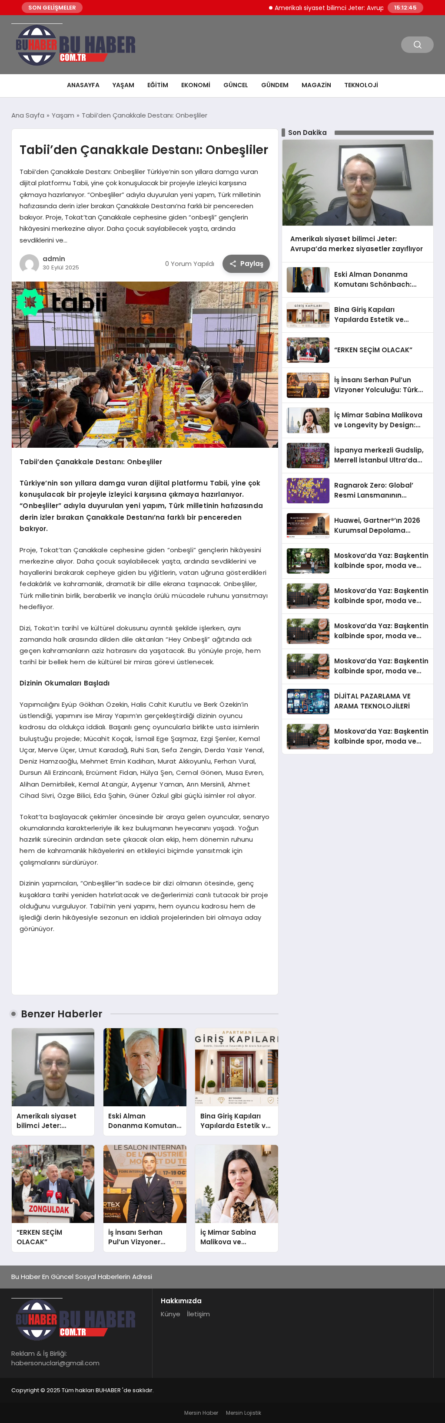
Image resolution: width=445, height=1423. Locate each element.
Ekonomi (195, 85)
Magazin (316, 85)
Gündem (275, 85)
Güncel (235, 85)
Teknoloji (361, 85)
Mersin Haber (201, 1412)
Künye (170, 1313)
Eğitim (157, 85)
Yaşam (123, 85)
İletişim (198, 1313)
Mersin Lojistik (243, 1412)
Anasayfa (83, 85)
